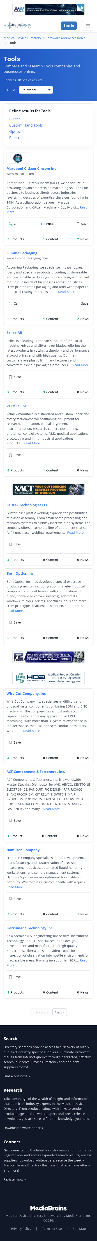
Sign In (69, 25)
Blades (15, 118)
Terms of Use (52, 1228)
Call (16, 224)
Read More (66, 292)
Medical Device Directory (22, 38)
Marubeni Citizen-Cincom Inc (31, 168)
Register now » (15, 1179)
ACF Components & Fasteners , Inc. (36, 771)
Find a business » (17, 1076)
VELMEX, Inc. (17, 406)
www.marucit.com (20, 174)
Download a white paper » (23, 1128)
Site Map (79, 1228)
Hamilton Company (23, 849)
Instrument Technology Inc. (30, 928)
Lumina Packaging (22, 253)
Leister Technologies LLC (27, 505)
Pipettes (16, 137)
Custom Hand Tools (26, 125)
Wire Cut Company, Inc (26, 693)
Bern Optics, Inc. (21, 573)
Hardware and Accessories (65, 38)
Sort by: (9, 90)
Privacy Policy (21, 1228)
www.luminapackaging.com (27, 258)
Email (50, 224)
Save (84, 224)
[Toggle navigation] (87, 26)
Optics (14, 131)
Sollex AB (14, 332)
